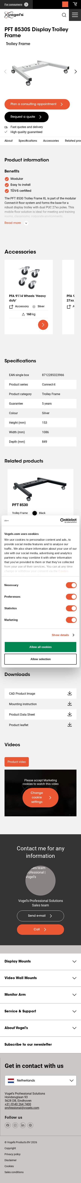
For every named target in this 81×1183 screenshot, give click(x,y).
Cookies (9, 1166)
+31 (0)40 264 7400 (18, 1104)
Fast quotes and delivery (27, 127)
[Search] (65, 5)
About (9, 141)
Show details (60, 635)
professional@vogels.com (22, 1108)
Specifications (28, 141)
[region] (40, 71)
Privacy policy (13, 1154)
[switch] (71, 597)
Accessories (51, 141)
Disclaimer (11, 1160)
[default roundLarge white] (75, 71)
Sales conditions (14, 1172)
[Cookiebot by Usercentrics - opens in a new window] (60, 520)
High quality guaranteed (26, 132)
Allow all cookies (40, 647)
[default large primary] (43, 325)
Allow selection (41, 659)
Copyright (10, 1148)
